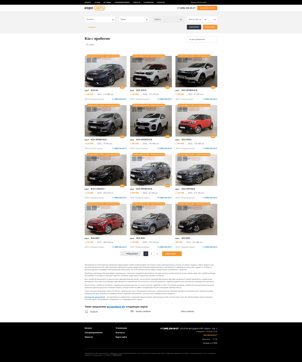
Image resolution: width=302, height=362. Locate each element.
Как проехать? (210, 335)
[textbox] (199, 2)
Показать (210, 27)
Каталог (88, 2)
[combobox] (199, 2)
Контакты (161, 2)
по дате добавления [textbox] (197, 39)
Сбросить (194, 27)
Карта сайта (121, 337)
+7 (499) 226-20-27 (186, 8)
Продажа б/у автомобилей (95, 297)
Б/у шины (107, 2)
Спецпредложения (122, 2)
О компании (148, 2)
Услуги (97, 2)
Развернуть (92, 27)
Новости (136, 2)
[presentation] (123, 71)
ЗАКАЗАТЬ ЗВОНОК (207, 8)
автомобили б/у (116, 306)
